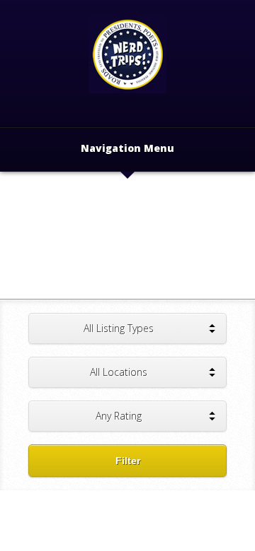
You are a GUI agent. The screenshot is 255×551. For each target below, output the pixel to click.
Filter (127, 460)
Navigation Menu (127, 149)
